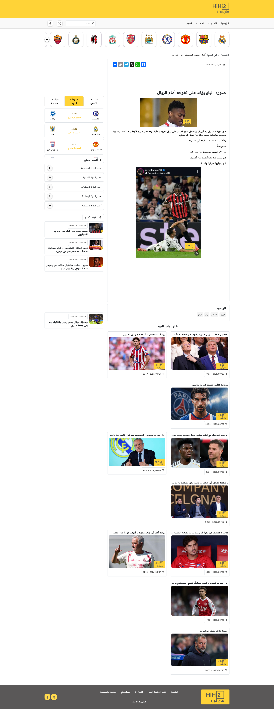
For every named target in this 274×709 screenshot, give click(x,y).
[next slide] (47, 39)
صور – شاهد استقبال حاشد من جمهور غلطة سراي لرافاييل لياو (67, 267)
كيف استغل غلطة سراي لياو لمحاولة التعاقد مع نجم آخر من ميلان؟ (68, 250)
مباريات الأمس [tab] (94, 101)
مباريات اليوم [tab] (74, 101)
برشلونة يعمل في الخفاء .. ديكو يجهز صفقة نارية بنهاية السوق (199, 482)
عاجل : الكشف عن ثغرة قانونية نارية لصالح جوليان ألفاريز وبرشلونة (199, 532)
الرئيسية (225, 23)
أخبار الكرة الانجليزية (91, 186)
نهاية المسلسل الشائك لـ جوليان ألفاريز (144, 334)
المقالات (200, 23)
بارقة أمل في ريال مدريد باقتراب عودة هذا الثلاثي (138, 532)
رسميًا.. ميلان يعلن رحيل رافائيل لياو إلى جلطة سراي (68, 324)
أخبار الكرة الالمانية (91, 177)
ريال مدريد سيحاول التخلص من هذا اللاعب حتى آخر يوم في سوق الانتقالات (137, 435)
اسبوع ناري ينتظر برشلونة (214, 630)
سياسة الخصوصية (108, 692)
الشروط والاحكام (139, 701)
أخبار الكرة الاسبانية (91, 205)
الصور (189, 23)
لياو (207, 314)
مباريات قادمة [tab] (55, 101)
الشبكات (189, 54)
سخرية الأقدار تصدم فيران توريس (210, 384)
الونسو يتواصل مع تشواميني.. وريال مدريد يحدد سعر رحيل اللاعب (199, 435)
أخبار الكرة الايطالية (91, 196)
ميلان (200, 314)
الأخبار (214, 23)
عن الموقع (125, 692)
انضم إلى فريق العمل (157, 692)
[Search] (93, 23)
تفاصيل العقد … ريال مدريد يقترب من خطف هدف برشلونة (199, 334)
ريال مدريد (177, 54)
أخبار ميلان (200, 54)
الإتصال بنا (139, 692)
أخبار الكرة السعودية (91, 168)
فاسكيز (214, 314)
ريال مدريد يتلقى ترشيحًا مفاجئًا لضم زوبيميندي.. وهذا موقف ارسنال (199, 582)
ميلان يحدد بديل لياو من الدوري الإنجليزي (71, 232)
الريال (223, 314)
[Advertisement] (96, 8)
